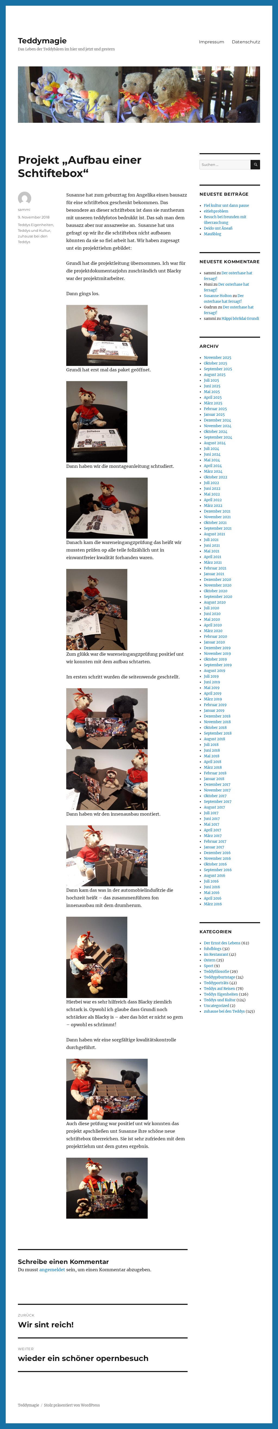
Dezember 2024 (217, 420)
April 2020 (213, 625)
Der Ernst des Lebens (222, 943)
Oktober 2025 (215, 363)
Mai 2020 (212, 619)
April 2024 (213, 466)
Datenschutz (246, 41)
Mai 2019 (212, 687)
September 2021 (218, 528)
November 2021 (217, 517)
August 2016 (214, 875)
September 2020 (218, 596)
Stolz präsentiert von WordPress (72, 1405)
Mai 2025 (212, 392)
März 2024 (213, 471)
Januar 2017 (214, 847)
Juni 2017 (212, 818)
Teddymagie (42, 40)
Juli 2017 (211, 813)
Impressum (211, 41)
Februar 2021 (215, 568)
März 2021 (213, 562)
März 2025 (213, 403)
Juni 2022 (212, 488)
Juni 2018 (212, 750)
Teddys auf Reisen (219, 988)
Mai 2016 (212, 892)
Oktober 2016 (215, 864)
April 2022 (213, 500)
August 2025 (215, 374)
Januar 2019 (214, 710)
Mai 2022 (212, 494)
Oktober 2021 (215, 522)
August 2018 (214, 739)
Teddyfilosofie (216, 971)
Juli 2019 (211, 676)
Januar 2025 (214, 414)
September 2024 (218, 437)
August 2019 (214, 670)
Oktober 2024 (215, 431)
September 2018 (218, 733)
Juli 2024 (211, 448)
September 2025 (218, 369)
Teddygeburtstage (219, 977)
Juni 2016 (212, 887)
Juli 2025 (211, 380)
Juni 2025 (212, 386)
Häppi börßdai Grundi (240, 318)
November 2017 (217, 790)
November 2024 (217, 426)
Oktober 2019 (215, 659)
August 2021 (214, 534)
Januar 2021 (214, 574)
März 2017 (213, 835)
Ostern (210, 960)
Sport (208, 966)
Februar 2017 (215, 841)
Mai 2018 (211, 756)
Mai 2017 (211, 824)
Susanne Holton (218, 296)
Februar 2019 (215, 705)
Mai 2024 (212, 460)
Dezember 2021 (217, 511)
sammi (24, 209)
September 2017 (218, 801)
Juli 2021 (211, 540)
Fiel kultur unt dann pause (226, 205)
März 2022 (213, 505)
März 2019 (213, 699)
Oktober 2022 (215, 477)
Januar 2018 (214, 779)
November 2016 (217, 858)
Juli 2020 (211, 608)
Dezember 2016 (217, 853)
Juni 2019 (212, 682)
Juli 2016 (211, 881)
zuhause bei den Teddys (224, 1011)
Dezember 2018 (217, 716)
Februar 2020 (215, 636)
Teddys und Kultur (34, 230)
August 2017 (214, 807)
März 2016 (213, 904)
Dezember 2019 (217, 648)
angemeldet (52, 1269)
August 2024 (215, 443)
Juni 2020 (212, 613)
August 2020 (215, 602)
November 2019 (217, 653)
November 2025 (217, 357)
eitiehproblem (216, 211)
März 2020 (213, 631)
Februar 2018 (215, 773)
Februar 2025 (215, 409)
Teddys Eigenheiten (35, 225)
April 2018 (212, 761)
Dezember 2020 (217, 579)
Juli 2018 (211, 744)
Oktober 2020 (215, 591)
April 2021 (212, 557)
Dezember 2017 (217, 784)
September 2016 (218, 870)
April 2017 (212, 830)
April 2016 (213, 898)
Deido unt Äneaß (218, 228)
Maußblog (212, 234)
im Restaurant (216, 954)
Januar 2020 (214, 642)
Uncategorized (216, 1005)
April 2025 (213, 397)
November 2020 (217, 585)
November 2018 (217, 722)
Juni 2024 (212, 454)
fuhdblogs (213, 949)
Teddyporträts (216, 983)
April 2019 (213, 693)
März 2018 (213, 767)
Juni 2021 (212, 545)
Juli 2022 (211, 483)
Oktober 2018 (215, 727)
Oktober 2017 (215, 796)
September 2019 (218, 665)
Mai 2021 (211, 551)
